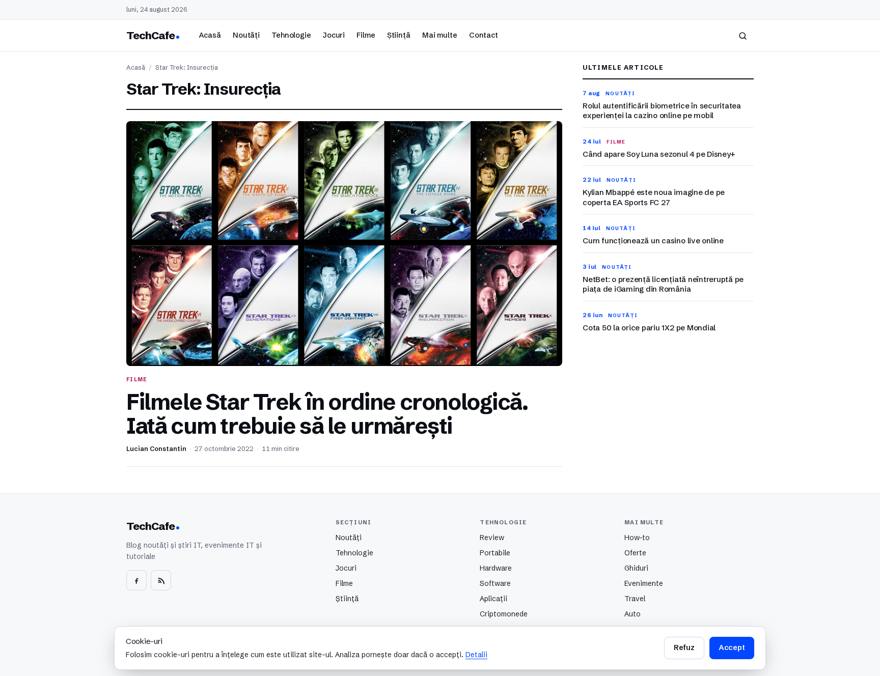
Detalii (476, 654)
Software (495, 583)
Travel (634, 598)
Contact (483, 35)
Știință (398, 35)
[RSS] (161, 580)
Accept (732, 647)
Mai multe (439, 35)
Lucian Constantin (156, 449)
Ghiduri (636, 568)
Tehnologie (291, 35)
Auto (632, 613)
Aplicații (493, 598)
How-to (637, 537)
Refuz (684, 647)
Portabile (495, 552)
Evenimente (643, 583)
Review (492, 537)
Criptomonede (504, 613)
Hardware (496, 568)
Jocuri (334, 35)
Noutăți (246, 35)
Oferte (635, 552)
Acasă (210, 35)
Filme (365, 35)
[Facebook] (136, 580)
